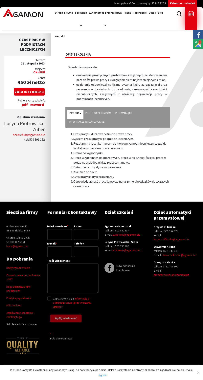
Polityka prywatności (18, 298)
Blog (160, 12)
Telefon (79, 243)
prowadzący (123, 113)
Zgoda (102, 375)
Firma (77, 226)
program (75, 113)
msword (37, 104)
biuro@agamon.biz (17, 246)
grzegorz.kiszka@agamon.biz (171, 275)
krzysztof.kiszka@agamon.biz (171, 239)
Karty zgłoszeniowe (18, 268)
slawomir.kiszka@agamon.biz (179, 255)
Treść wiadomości (58, 260)
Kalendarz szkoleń (182, 3)
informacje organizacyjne (86, 121)
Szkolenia (81, 12)
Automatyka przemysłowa (105, 12)
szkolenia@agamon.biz (29, 135)
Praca (127, 12)
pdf (25, 104)
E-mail (52, 243)
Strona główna (64, 12)
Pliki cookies (13, 305)
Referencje (140, 12)
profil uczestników (98, 113)
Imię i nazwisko (57, 226)
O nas (152, 12)
